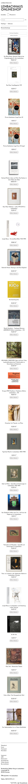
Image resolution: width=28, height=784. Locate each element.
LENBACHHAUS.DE (6, 3)
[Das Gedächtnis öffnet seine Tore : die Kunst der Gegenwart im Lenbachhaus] (14, 502)
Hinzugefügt (14, 33)
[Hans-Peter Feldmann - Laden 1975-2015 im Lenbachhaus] (14, 196)
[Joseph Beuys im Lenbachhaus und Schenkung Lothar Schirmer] (14, 595)
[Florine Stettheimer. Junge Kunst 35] (14, 107)
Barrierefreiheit (5, 764)
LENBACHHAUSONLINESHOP (12, 7)
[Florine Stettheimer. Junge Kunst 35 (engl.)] (14, 135)
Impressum (3, 755)
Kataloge (3, 23)
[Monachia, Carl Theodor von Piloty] (14, 413)
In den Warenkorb (14, 62)
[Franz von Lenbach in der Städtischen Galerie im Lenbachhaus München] (14, 563)
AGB (2, 757)
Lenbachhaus (14, 775)
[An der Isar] (14, 624)
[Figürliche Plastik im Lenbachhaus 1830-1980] (14, 441)
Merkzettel (4, 749)
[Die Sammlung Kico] (14, 289)
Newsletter (4, 750)
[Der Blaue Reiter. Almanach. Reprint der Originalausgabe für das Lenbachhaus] (14, 46)
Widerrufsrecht (5, 762)
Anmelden (3, 14)
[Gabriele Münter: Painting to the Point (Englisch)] (14, 257)
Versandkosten (4, 760)
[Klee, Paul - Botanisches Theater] (14, 656)
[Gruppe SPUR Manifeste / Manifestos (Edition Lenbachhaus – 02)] (14, 380)
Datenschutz (4, 758)
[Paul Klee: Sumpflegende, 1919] (14, 75)
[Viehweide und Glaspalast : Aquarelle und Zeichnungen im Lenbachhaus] (14, 534)
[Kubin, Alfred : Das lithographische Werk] (14, 685)
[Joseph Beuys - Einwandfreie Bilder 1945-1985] (14, 228)
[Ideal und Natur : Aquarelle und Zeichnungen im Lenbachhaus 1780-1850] (14, 473)
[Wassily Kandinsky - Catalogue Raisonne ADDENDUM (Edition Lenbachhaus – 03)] (14, 318)
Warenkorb (13, 14)
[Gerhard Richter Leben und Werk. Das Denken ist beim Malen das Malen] (14, 167)
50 (13, 35)
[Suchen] (25, 20)
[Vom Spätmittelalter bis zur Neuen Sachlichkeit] (14, 717)
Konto (2, 747)
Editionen (10, 23)
